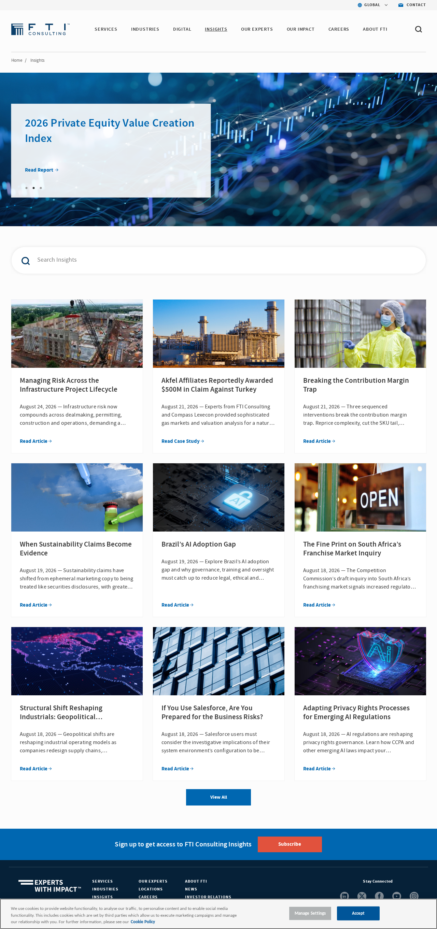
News (191, 889)
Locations (151, 889)
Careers (148, 897)
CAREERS (339, 29)
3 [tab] (41, 188)
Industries (105, 889)
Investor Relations (208, 897)
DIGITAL (182, 29)
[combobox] (204, 260)
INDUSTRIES (145, 29)
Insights (102, 897)
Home (16, 60)
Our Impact (301, 29)
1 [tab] (27, 188)
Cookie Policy (143, 922)
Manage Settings (310, 913)
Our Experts (153, 881)
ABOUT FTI (375, 29)
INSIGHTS (216, 29)
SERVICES (106, 29)
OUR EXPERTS (257, 29)
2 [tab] (34, 188)
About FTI (196, 881)
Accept (358, 913)
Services (102, 881)
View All (218, 797)
